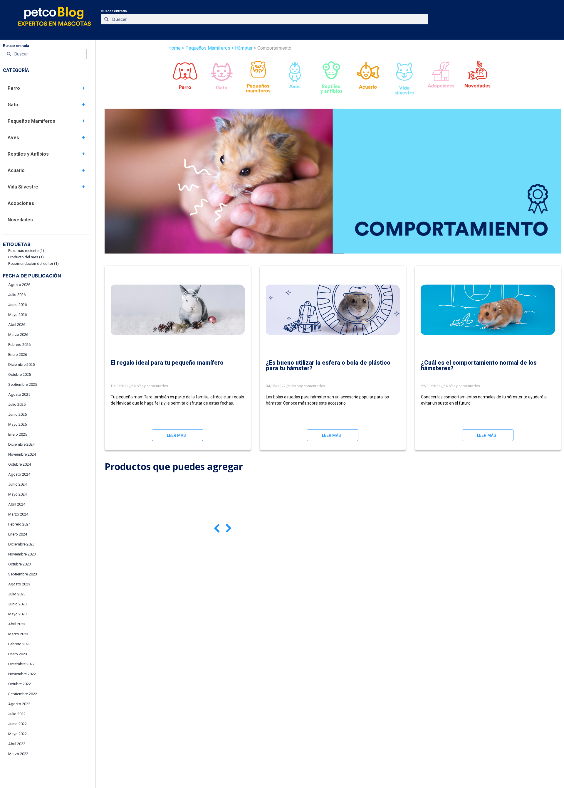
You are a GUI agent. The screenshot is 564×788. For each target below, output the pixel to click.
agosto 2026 (19, 284)
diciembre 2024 (21, 444)
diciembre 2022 (21, 664)
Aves (13, 137)
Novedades (20, 220)
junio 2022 (17, 724)
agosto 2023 (19, 584)
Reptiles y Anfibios (28, 154)
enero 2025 (17, 434)
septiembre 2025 (22, 384)
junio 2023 (17, 604)
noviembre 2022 (22, 674)
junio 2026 (17, 304)
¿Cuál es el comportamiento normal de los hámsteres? (479, 365)
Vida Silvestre (23, 187)
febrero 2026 (19, 344)
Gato (13, 104)
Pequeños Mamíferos (31, 121)
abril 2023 (16, 624)
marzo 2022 (18, 754)
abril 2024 (16, 504)
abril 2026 (16, 324)
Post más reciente (26, 250)
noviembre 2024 (22, 454)
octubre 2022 (19, 684)
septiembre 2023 (22, 574)
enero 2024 (17, 534)
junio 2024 (17, 484)
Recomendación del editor (33, 263)
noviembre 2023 (22, 554)
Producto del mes (26, 257)
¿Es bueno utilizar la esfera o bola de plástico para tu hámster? (328, 365)
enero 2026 (17, 354)
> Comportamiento (272, 48)
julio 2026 (17, 294)
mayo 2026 (17, 314)
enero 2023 (17, 654)
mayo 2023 (17, 614)
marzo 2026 (18, 334)
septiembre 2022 (22, 694)
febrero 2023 (19, 644)
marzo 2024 (18, 514)
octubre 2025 (19, 374)
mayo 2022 (17, 734)
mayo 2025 (17, 424)
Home (174, 48)
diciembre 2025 (21, 364)
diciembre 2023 (21, 544)
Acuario (16, 170)
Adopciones (21, 203)
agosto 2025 (19, 394)
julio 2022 (17, 714)
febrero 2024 (19, 524)
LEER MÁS (176, 435)
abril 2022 (16, 744)
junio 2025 (17, 414)
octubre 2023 (19, 564)
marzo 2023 (18, 634)
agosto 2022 (19, 704)
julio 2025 (17, 404)
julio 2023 (17, 594)
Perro (14, 88)
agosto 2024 (19, 474)
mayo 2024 (17, 494)
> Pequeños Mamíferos (206, 48)
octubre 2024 (19, 464)
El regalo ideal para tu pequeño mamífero (167, 362)
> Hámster (241, 48)
